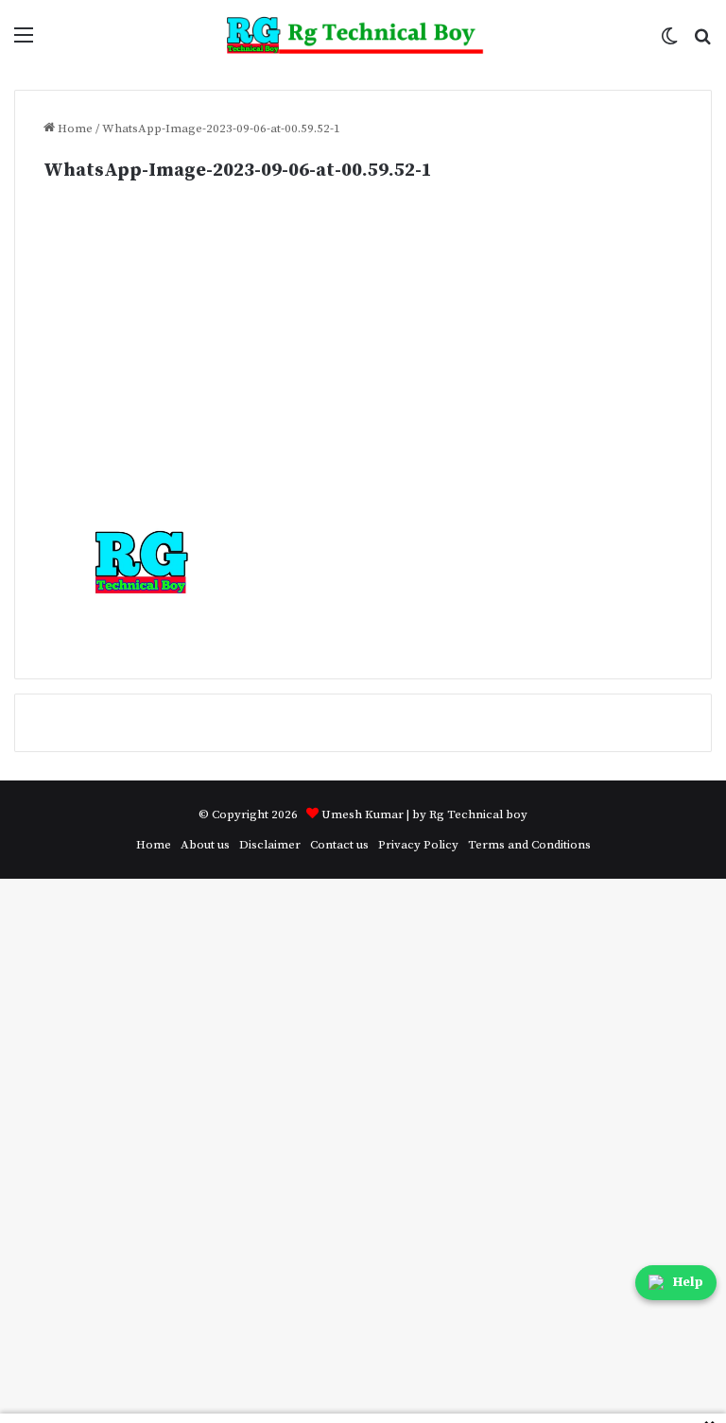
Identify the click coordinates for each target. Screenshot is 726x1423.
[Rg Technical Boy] (363, 35)
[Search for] (702, 42)
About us (205, 844)
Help (688, 1282)
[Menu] (23, 42)
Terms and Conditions (529, 844)
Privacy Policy (418, 844)
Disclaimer (270, 844)
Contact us (339, 844)
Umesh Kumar (362, 814)
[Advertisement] (363, 373)
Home (74, 128)
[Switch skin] (669, 42)
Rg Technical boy (478, 814)
